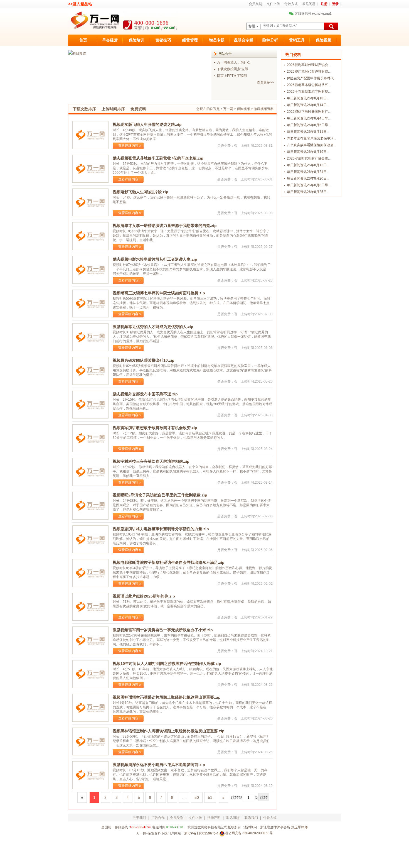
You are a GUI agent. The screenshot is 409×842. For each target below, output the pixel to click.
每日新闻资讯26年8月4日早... (309, 118)
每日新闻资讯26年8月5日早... (309, 125)
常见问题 (309, 4)
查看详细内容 (128, 146)
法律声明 (214, 818)
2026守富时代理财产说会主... (309, 158)
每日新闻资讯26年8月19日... (308, 152)
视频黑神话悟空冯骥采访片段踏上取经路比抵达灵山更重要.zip (167, 697)
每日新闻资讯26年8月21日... (308, 172)
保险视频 (323, 40)
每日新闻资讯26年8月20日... (308, 178)
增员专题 (217, 40)
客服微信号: (311, 14)
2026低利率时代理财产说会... (309, 65)
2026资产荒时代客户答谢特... (309, 72)
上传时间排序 (113, 109)
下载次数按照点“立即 (232, 69)
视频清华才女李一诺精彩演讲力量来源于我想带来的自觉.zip (165, 225)
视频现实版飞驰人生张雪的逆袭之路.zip (147, 124)
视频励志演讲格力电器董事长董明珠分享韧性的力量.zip (161, 529)
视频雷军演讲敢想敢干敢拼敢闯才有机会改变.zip (155, 427)
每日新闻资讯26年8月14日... (308, 105)
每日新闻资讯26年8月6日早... (309, 185)
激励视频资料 (264, 109)
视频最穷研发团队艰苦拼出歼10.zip (143, 360)
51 (210, 797)
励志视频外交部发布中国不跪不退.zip (145, 394)
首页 (83, 40)
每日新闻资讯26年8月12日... (308, 165)
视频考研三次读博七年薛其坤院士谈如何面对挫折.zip (159, 293)
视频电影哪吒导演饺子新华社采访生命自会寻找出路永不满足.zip (169, 562)
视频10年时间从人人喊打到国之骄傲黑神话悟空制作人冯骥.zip (167, 663)
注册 (324, 4)
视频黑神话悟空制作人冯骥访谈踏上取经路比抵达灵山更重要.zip (169, 731)
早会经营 (110, 40)
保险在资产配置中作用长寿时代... (311, 78)
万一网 (228, 109)
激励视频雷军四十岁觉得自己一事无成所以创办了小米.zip (163, 630)
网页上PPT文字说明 (232, 76)
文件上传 (273, 4)
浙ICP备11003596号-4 (201, 833)
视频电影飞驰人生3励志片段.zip (140, 192)
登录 (335, 4)
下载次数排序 (84, 109)
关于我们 (139, 818)
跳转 (264, 797)
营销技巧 (163, 40)
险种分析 (270, 40)
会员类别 (255, 4)
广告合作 (158, 818)
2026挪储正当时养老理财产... (309, 112)
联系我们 (251, 818)
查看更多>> (265, 82)
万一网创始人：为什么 (233, 62)
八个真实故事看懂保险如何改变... (311, 145)
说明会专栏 (243, 40)
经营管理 (190, 40)
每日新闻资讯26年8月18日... (308, 98)
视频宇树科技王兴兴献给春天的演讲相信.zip (151, 461)
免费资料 (138, 109)
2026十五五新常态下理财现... (309, 92)
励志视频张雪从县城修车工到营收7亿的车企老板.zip (158, 158)
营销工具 (297, 40)
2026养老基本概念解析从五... (309, 85)
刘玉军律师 (299, 827)
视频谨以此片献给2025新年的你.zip (144, 596)
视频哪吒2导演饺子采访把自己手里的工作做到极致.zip (160, 495)
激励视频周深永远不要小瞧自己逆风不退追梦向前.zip (159, 764)
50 (196, 797)
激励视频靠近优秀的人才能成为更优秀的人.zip (153, 326)
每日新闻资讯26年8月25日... (308, 192)
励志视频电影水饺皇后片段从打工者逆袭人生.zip (155, 259)
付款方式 (291, 4)
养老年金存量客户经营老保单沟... (311, 138)
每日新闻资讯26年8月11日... (308, 132)
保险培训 (136, 40)
